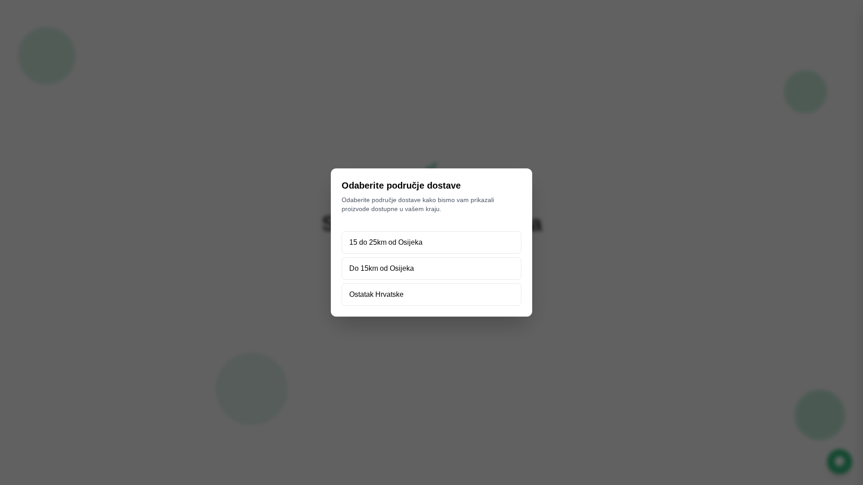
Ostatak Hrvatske (376, 294)
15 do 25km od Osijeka (386, 242)
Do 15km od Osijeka (381, 268)
